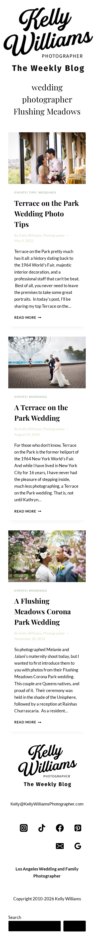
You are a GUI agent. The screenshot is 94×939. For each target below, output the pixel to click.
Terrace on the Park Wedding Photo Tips (46, 213)
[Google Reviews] (78, 846)
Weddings (47, 192)
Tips (32, 192)
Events (20, 192)
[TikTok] (42, 828)
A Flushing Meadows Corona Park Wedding (42, 611)
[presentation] (47, 158)
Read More (27, 318)
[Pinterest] (78, 828)
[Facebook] (60, 828)
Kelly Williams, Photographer (42, 235)
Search (14, 917)
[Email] (60, 846)
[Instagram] (24, 828)
